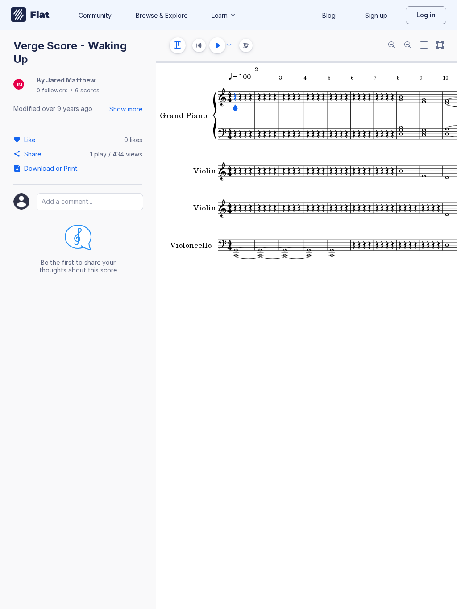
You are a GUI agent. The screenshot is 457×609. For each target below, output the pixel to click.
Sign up (376, 15)
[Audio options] (229, 45)
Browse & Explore (161, 15)
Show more (125, 109)
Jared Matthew (71, 80)
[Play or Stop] (217, 45)
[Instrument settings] (178, 45)
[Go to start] (199, 45)
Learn (220, 15)
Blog (329, 15)
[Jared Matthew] (18, 85)
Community (95, 15)
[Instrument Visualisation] (246, 45)
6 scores (87, 90)
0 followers (52, 90)
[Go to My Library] (30, 15)
